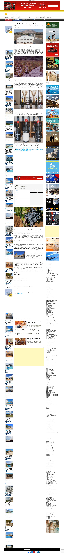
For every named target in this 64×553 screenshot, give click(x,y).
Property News (16, 17)
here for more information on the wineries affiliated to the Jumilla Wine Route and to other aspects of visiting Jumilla (28, 150)
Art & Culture (37, 17)
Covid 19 (11, 17)
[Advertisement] (29, 357)
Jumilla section (20, 293)
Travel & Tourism (31, 17)
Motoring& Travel (21, 17)
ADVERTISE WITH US (12, 10)
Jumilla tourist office (27, 147)
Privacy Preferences (26, 549)
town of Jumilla (35, 26)
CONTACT (8, 10)
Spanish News (7, 17)
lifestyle (26, 17)
